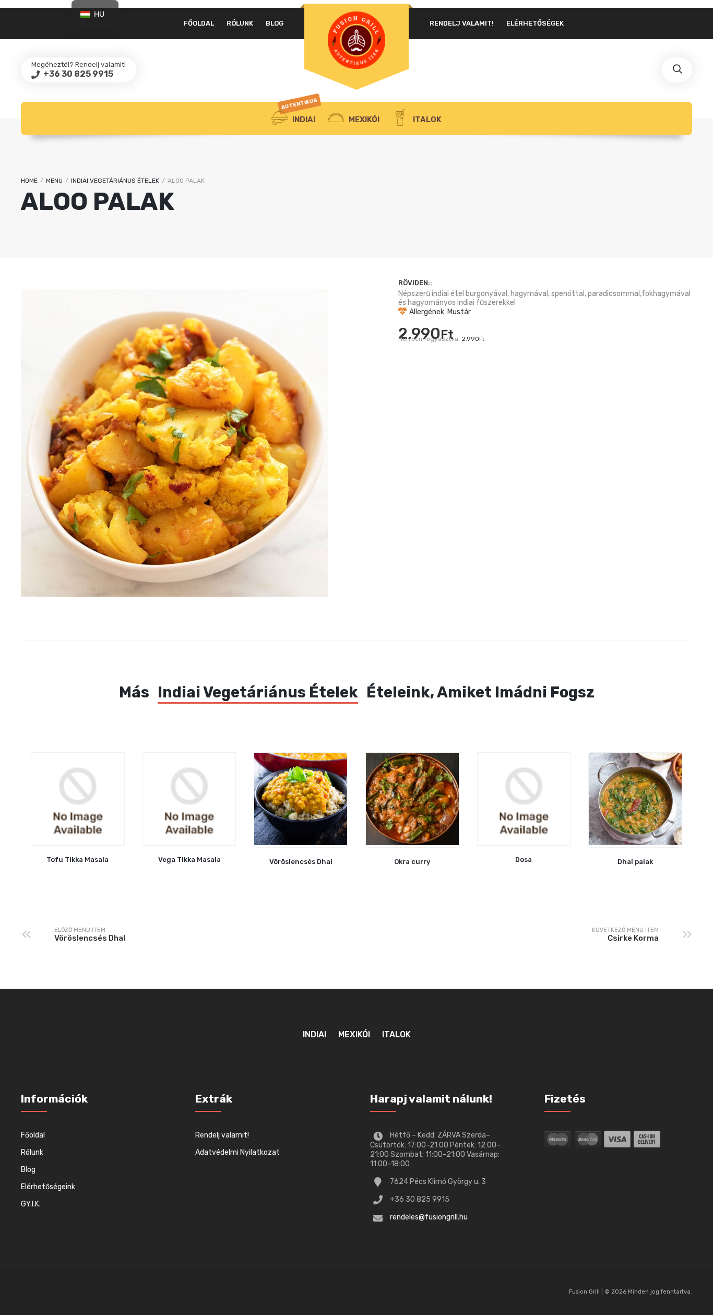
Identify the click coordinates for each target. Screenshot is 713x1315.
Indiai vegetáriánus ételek (115, 180)
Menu (54, 180)
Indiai (299, 113)
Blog (274, 23)
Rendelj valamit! (462, 23)
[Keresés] (677, 70)
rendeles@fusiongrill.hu (429, 1217)
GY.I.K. (31, 1204)
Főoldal (199, 23)
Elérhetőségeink (48, 1186)
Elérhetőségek (535, 23)
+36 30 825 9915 (77, 74)
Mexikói (363, 119)
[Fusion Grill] (356, 40)
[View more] (301, 800)
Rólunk (240, 23)
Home (29, 180)
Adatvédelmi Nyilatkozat (237, 1152)
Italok (426, 119)
